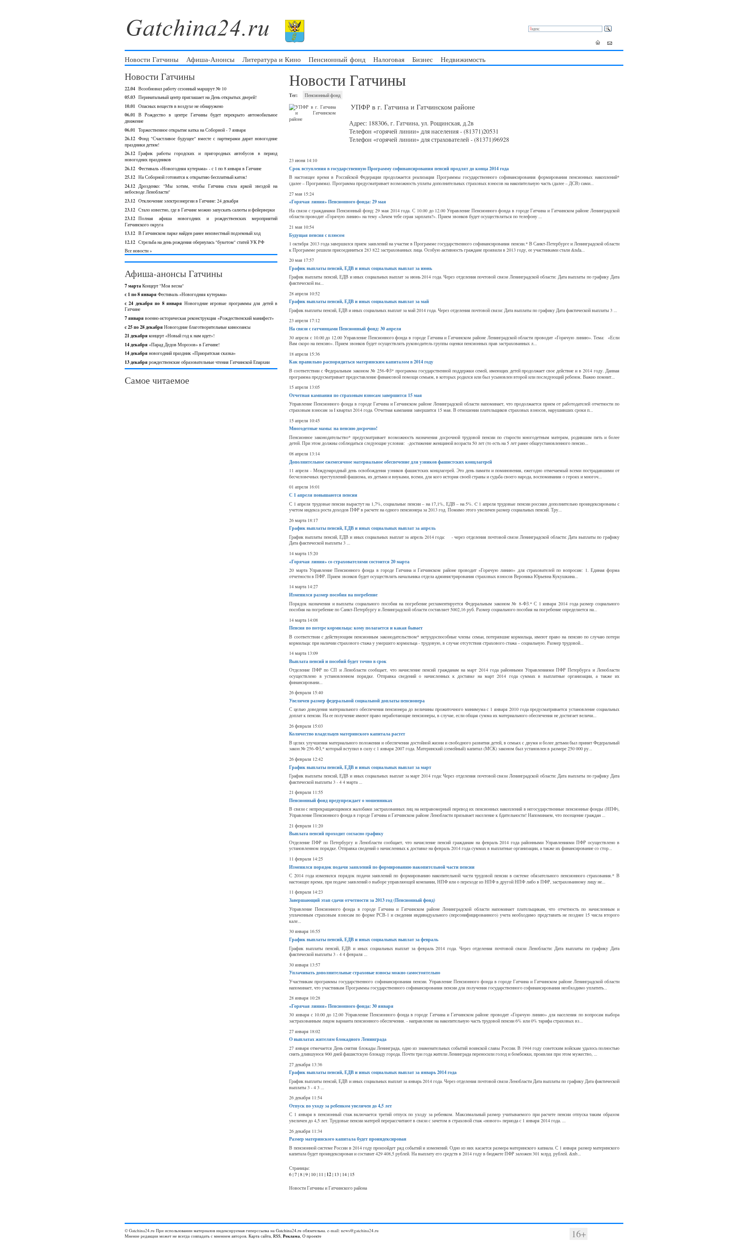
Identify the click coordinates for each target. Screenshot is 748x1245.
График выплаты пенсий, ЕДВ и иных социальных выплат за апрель (362, 528)
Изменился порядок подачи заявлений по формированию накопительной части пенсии (382, 867)
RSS (276, 1236)
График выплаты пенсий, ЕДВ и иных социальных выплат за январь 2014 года (373, 1072)
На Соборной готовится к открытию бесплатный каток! (192, 177)
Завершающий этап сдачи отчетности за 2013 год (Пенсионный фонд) (362, 900)
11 (321, 1174)
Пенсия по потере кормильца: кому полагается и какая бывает (356, 627)
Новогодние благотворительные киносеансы (188, 327)
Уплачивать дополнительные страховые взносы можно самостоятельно (364, 972)
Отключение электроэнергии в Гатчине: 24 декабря (188, 201)
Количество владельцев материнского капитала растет (347, 733)
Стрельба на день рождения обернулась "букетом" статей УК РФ (201, 242)
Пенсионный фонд (337, 59)
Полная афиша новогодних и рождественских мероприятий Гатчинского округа (201, 221)
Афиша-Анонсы (210, 59)
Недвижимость (463, 59)
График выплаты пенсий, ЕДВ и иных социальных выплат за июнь (360, 268)
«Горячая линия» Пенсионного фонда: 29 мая (337, 201)
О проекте (311, 1236)
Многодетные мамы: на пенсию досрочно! (333, 428)
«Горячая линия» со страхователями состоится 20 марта (349, 561)
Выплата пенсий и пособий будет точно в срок (337, 661)
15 (352, 1174)
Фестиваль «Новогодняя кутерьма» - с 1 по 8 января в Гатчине (199, 168)
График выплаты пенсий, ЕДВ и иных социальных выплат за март (360, 767)
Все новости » (138, 250)
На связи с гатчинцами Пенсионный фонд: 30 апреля (345, 328)
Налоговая (388, 59)
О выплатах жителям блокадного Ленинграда (337, 1039)
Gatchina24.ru (289, 1230)
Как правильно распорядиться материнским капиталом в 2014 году (361, 361)
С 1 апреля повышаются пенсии (323, 495)
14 (344, 1174)
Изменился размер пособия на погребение (333, 594)
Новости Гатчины (151, 59)
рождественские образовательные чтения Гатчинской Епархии (197, 362)
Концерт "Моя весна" (154, 285)
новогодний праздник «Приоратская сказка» (180, 353)
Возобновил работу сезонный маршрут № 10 (182, 88)
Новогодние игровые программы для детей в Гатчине (201, 306)
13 (336, 1174)
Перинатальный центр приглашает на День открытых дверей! (197, 97)
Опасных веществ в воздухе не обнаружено (180, 106)
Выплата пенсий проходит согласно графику (336, 833)
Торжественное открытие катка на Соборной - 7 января (192, 130)
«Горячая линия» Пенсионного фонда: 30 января (341, 1006)
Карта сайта (260, 1236)
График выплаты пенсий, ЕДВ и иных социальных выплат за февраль (363, 939)
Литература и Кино (271, 59)
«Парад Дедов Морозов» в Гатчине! (172, 344)
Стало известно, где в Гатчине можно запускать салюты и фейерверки (206, 209)
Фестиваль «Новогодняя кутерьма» (176, 294)
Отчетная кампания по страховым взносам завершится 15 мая (355, 395)
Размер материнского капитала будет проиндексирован (347, 1139)
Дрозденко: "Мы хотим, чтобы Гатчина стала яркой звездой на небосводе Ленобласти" (201, 189)
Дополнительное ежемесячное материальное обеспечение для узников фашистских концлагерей (390, 461)
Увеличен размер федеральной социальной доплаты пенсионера (357, 700)
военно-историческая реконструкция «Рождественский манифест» (199, 318)
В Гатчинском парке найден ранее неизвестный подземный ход (199, 233)
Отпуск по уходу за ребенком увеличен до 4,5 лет (340, 1105)
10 (313, 1174)
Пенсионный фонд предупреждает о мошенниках (340, 800)
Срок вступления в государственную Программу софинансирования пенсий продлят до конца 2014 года (399, 168)
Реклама (291, 1236)
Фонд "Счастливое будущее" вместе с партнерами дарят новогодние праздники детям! (201, 141)
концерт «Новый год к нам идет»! (170, 335)
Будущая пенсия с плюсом (316, 235)
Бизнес (422, 59)
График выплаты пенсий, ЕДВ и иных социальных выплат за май (359, 301)
